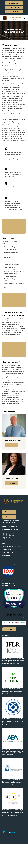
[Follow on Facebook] (4, 534)
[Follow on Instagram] (7, 534)
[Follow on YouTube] (10, 538)
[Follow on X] (13, 534)
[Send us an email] (4, 538)
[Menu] (25, 18)
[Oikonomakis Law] (12, 18)
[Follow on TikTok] (10, 534)
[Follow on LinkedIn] (7, 538)
